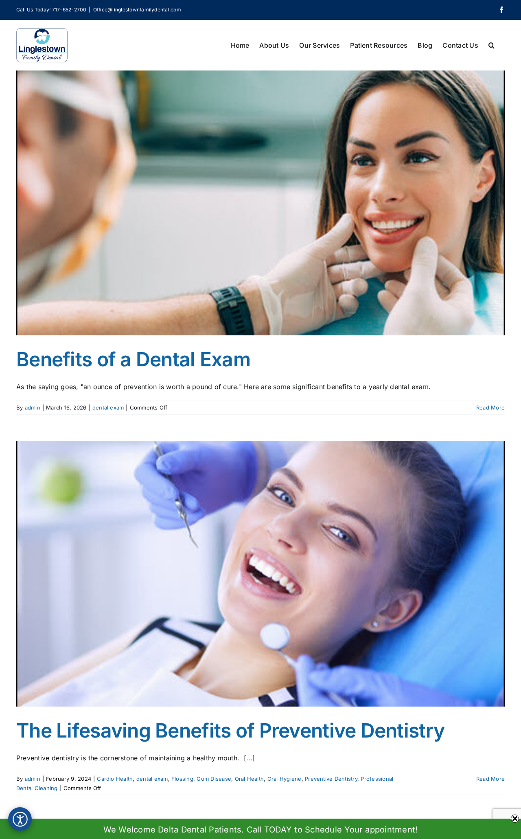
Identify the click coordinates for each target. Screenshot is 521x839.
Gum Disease (214, 778)
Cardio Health (115, 778)
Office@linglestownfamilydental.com (137, 10)
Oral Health (249, 778)
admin (32, 407)
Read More (490, 407)
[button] (491, 44)
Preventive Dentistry (331, 778)
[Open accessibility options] (20, 819)
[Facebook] (501, 10)
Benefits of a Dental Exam (133, 359)
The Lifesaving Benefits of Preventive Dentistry (230, 730)
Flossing (182, 778)
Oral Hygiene (284, 778)
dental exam (108, 407)
